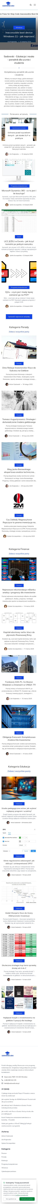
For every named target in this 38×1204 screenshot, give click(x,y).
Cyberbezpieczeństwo (19, 128)
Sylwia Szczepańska (8, 1143)
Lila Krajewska (6, 1139)
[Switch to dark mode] (31, 5)
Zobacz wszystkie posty (19, 332)
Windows (19, 27)
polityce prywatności (22, 1195)
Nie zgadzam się (11, 1199)
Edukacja (19, 804)
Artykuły (5, 1089)
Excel (19, 237)
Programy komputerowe (19, 186)
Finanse (19, 585)
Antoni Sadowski (7, 1136)
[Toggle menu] (35, 5)
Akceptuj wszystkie (27, 1199)
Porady (19, 363)
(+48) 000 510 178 (10, 1080)
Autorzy (5, 1131)
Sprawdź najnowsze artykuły (19, 317)
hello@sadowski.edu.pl (11, 1083)
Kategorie (6, 1149)
